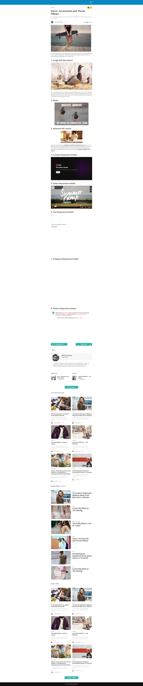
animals (53, 350)
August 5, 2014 (78, 317)
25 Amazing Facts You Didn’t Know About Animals (60, 414)
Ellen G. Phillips (56, 451)
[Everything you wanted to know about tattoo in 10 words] (82, 460)
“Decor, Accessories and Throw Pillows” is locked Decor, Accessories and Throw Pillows (60, 472)
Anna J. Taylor (77, 422)
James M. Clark (77, 451)
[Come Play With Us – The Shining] (82, 432)
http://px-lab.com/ (65, 357)
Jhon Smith (56, 481)
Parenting (74, 440)
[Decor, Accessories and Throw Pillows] (61, 542)
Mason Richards (59, 22)
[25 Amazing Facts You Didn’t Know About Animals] (61, 403)
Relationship (53, 468)
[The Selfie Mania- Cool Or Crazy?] (61, 432)
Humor (53, 7)
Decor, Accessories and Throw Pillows (80, 539)
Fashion (73, 468)
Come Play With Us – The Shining (80, 443)
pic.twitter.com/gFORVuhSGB (63, 315)
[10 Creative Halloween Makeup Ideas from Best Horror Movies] (82, 403)
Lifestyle (52, 440)
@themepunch (64, 312)
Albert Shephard (57, 422)
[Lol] (88, 7)
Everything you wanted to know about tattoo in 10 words (82, 471)
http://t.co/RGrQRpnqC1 (80, 314)
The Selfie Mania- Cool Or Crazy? (59, 443)
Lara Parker (77, 479)
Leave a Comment (71, 387)
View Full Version (71, 677)
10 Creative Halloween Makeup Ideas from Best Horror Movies (82, 414)
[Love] (91, 7)
